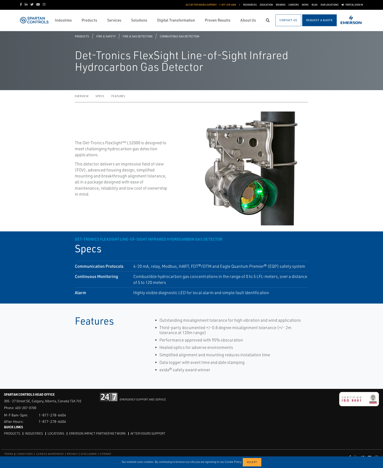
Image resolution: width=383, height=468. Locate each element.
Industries (34, 433)
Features (118, 96)
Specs (100, 96)
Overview (81, 96)
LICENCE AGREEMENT (50, 453)
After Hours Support (147, 433)
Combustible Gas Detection (179, 36)
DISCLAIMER (89, 453)
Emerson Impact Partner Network (97, 433)
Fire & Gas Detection (137, 36)
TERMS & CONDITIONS (18, 453)
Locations (56, 433)
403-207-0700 (25, 408)
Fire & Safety (105, 36)
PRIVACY (72, 453)
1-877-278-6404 (52, 415)
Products (82, 36)
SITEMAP (105, 453)
